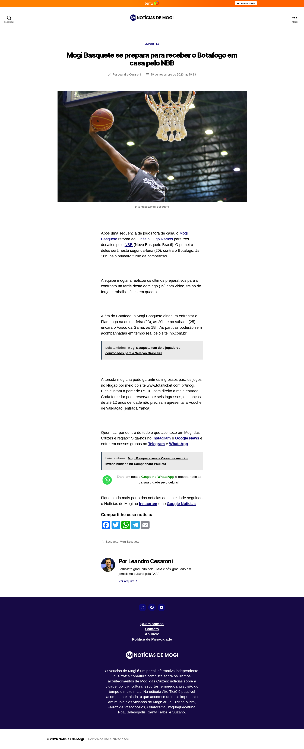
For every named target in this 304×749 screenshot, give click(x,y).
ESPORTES (151, 43)
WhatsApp (178, 444)
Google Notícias (181, 503)
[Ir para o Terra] (152, 3)
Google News (187, 438)
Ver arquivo (128, 581)
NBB (129, 244)
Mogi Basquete (130, 541)
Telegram (156, 444)
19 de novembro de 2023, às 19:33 (173, 74)
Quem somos (152, 624)
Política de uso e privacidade (108, 739)
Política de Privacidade (152, 639)
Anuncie (152, 634)
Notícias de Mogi (71, 739)
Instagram (162, 438)
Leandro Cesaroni (129, 74)
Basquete (112, 541)
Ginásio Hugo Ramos (155, 239)
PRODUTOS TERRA (246, 3)
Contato (152, 629)
